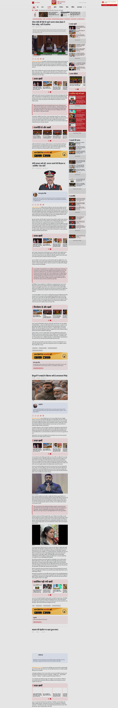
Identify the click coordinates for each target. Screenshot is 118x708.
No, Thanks (105, 5)
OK (113, 5)
